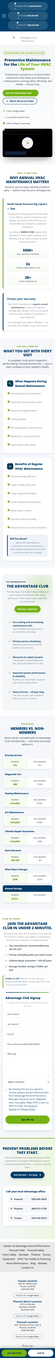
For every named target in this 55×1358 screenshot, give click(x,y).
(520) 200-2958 (32, 16)
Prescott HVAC (17, 1250)
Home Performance (17, 1263)
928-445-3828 (20, 981)
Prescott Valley (36, 1250)
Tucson (47, 1254)
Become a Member (27, 609)
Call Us (40, 1353)
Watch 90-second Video (22, 101)
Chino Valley (9, 1254)
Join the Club (14, 1353)
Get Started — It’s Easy (26, 1174)
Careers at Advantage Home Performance (26, 1246)
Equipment (9, 1259)
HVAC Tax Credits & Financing (33, 1259)
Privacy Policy (28, 1109)
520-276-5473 (20, 984)
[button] (27, 143)
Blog (33, 1263)
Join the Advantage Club (19, 92)
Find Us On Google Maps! (27, 1295)
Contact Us (27, 1267)
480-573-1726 (43, 981)
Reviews (42, 1263)
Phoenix (35, 1254)
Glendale (24, 1254)
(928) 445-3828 (33, 25)
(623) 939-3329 (35, 6)
